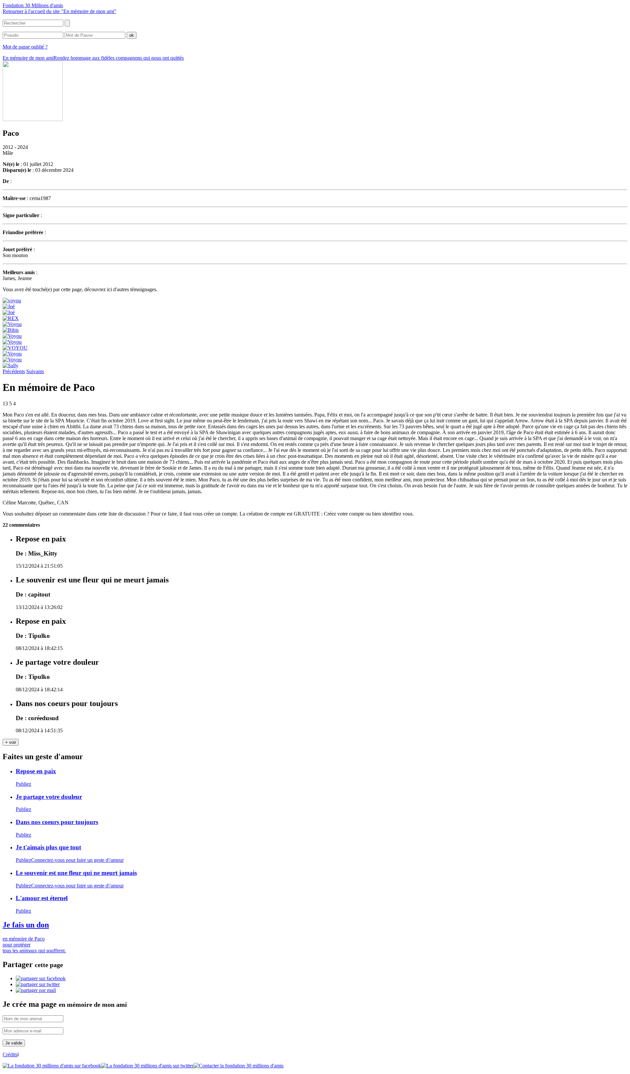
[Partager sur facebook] (41, 978)
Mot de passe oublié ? (25, 47)
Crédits (10, 1054)
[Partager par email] (36, 990)
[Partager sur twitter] (38, 984)
